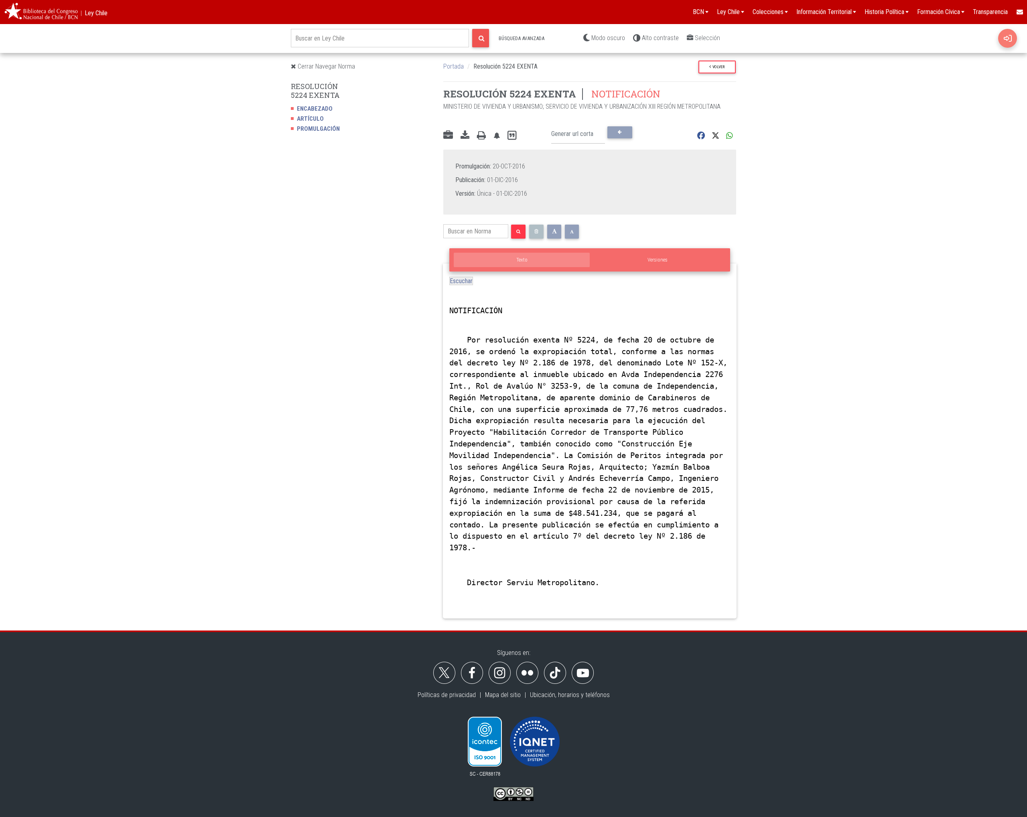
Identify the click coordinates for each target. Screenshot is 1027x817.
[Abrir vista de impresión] (481, 135)
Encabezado (315, 108)
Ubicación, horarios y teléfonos (570, 695)
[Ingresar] (1007, 38)
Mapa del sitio (503, 695)
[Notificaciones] (496, 136)
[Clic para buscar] (480, 38)
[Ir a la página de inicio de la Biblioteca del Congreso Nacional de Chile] (41, 12)
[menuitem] (1019, 12)
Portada (453, 66)
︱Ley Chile (93, 13)
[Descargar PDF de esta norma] (465, 135)
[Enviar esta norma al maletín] (448, 135)
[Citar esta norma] (511, 135)
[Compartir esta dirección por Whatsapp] (729, 135)
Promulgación (318, 128)
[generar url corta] (619, 132)
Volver (718, 67)
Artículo (310, 118)
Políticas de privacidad (447, 695)
